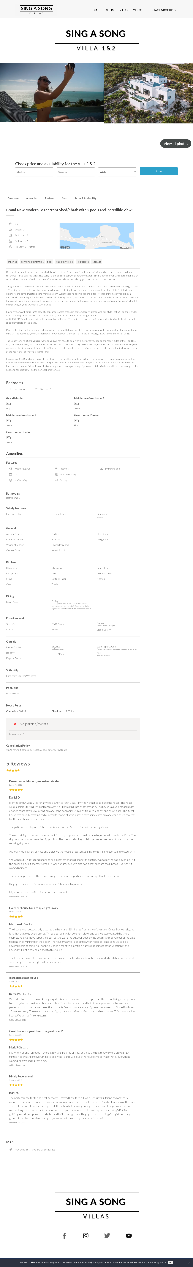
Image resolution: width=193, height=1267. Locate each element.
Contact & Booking (162, 10)
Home (94, 10)
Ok (170, 1262)
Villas (124, 10)
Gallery (109, 10)
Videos (137, 10)
